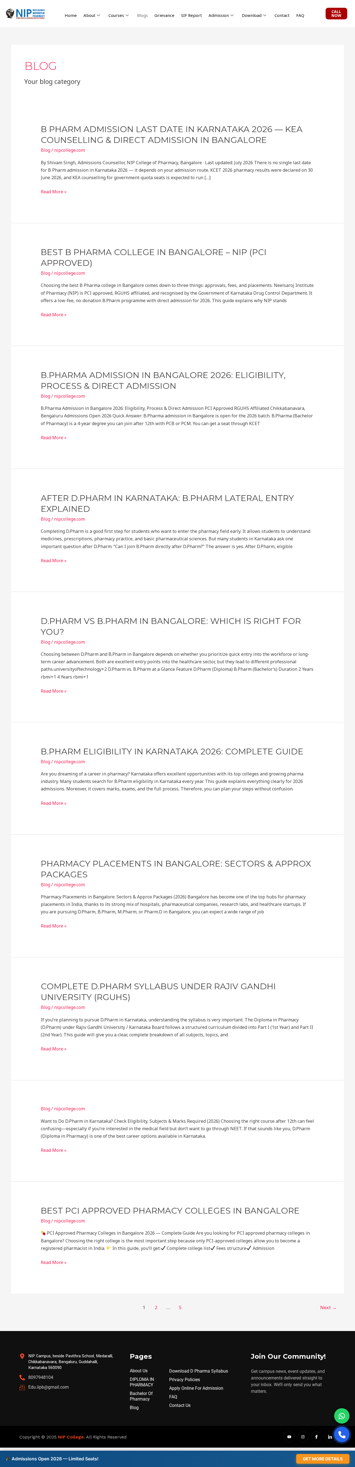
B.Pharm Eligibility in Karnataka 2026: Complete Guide (172, 751)
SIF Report (191, 15)
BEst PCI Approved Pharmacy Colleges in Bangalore (170, 1211)
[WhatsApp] (341, 1416)
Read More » (54, 192)
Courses (116, 15)
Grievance (164, 15)
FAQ (300, 15)
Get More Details (323, 1458)
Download (252, 15)
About (89, 15)
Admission (219, 15)
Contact (282, 15)
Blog (45, 150)
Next (328, 1307)
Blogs (142, 15)
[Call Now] (341, 1434)
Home (71, 15)
